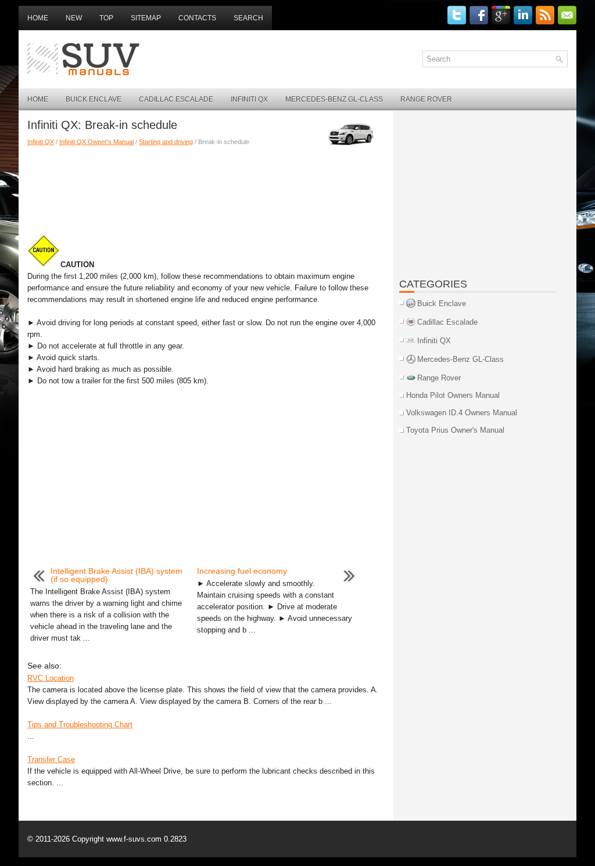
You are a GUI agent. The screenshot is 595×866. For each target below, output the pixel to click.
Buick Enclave (93, 99)
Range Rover (426, 99)
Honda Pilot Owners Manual (453, 395)
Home (37, 18)
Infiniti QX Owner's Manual (96, 141)
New (74, 18)
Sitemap (146, 18)
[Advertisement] (206, 187)
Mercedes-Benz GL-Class (334, 99)
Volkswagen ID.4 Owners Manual (461, 412)
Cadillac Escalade (176, 99)
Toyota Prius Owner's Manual (455, 430)
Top (106, 18)
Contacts (197, 18)
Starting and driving (166, 141)
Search (248, 18)
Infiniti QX (249, 99)
